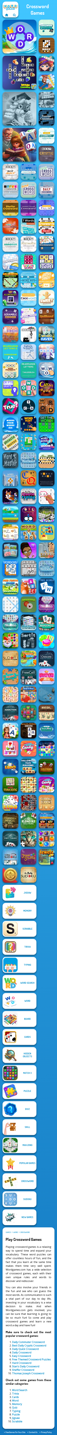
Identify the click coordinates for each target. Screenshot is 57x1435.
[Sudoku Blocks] (46, 803)
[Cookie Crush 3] (46, 640)
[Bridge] (10, 875)
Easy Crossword (21, 1356)
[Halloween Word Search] (10, 280)
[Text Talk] (28, 550)
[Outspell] (10, 262)
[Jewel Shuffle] (28, 857)
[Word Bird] (10, 334)
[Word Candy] (46, 280)
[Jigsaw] (10, 676)
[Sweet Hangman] (46, 298)
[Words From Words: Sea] (10, 424)
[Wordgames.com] (6, 15)
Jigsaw (16, 1418)
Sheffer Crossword (23, 1370)
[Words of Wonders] (46, 370)
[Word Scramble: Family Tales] (19, 145)
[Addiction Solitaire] (10, 712)
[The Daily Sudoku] (28, 875)
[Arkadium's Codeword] (28, 298)
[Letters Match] (46, 496)
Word (15, 1232)
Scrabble (17, 1421)
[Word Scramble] (10, 316)
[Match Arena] (46, 676)
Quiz (14, 1407)
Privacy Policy (46, 1432)
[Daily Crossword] (28, 172)
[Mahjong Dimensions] (28, 622)
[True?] (10, 406)
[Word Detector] (46, 406)
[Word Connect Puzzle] (19, 36)
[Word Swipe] (46, 262)
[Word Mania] (46, 442)
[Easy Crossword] (46, 172)
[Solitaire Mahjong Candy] (10, 748)
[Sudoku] (10, 658)
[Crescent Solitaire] (46, 658)
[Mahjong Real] (46, 712)
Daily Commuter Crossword (28, 1342)
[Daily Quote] (28, 496)
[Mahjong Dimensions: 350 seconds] (10, 622)
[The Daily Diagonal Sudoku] (10, 857)
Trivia (15, 1393)
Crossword (25, 1232)
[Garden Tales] (10, 640)
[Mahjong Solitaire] (46, 622)
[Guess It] (28, 442)
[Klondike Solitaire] (28, 821)
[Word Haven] (46, 334)
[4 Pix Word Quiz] (10, 550)
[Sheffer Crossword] (10, 208)
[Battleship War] (46, 694)
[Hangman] (28, 334)
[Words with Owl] (28, 514)
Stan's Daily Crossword (25, 1366)
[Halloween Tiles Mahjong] (28, 767)
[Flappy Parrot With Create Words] (10, 514)
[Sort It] (28, 640)
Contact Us (33, 1432)
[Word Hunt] (28, 424)
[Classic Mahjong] (10, 785)
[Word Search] (10, 604)
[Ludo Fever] (10, 803)
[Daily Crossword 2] (46, 45)
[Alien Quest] (10, 298)
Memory (17, 1404)
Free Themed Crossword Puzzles (31, 1359)
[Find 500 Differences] (46, 821)
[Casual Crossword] (46, 27)
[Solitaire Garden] (10, 730)
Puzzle (16, 1414)
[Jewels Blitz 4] (46, 857)
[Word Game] (28, 406)
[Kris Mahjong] (28, 785)
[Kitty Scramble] (28, 586)
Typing (16, 1411)
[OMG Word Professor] (10, 370)
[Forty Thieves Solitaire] (10, 839)
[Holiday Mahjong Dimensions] (46, 730)
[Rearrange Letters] (28, 370)
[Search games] (14, 15)
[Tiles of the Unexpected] (28, 803)
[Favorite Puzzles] (28, 839)
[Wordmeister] (46, 244)
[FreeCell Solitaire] (28, 676)
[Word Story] (28, 568)
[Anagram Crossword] (10, 244)
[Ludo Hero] (10, 767)
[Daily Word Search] (28, 460)
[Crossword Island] (46, 81)
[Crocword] (28, 388)
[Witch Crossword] (46, 63)
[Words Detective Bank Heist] (46, 550)
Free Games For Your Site (15, 1432)
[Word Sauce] (28, 532)
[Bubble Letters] (46, 352)
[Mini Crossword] (10, 226)
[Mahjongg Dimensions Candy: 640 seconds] (46, 785)
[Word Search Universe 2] (28, 352)
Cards (15, 1397)
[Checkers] (28, 604)
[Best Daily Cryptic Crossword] (46, 154)
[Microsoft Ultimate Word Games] (46, 514)
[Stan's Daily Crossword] (46, 190)
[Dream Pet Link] (10, 694)
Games (8, 1232)
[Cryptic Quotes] (28, 478)
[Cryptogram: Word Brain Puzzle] (28, 316)
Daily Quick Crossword (25, 1349)
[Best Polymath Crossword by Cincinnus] (28, 244)
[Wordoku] (10, 568)
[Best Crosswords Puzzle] (46, 226)
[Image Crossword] (19, 72)
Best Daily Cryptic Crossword (29, 1345)
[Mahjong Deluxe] (28, 730)
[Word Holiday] (10, 478)
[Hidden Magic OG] (10, 821)
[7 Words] (28, 226)
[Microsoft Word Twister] (46, 100)
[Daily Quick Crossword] (10, 172)
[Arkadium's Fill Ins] (46, 208)
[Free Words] (46, 586)
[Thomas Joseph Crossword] (28, 208)
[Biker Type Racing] (46, 460)
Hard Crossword (21, 1363)
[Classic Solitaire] (46, 767)
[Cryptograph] (10, 388)
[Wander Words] (28, 262)
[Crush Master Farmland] (46, 839)
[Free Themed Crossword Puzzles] (10, 190)
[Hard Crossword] (28, 190)
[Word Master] (10, 460)
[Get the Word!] (46, 424)
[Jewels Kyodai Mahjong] (28, 712)
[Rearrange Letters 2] (10, 352)
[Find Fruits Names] (10, 586)
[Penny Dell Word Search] (46, 568)
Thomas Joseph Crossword (28, 1373)
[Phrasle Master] (10, 442)
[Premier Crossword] (46, 118)
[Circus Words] (46, 388)
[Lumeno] (46, 748)
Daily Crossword (21, 1352)
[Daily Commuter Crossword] (46, 136)
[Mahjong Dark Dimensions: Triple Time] (46, 604)
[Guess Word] (46, 478)
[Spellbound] (46, 316)
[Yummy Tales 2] (28, 658)
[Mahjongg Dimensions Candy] (28, 748)
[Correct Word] (10, 532)
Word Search (19, 1390)
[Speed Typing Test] (10, 496)
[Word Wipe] (28, 280)
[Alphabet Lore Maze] (46, 532)
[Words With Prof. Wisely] (19, 109)
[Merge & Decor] (28, 694)
